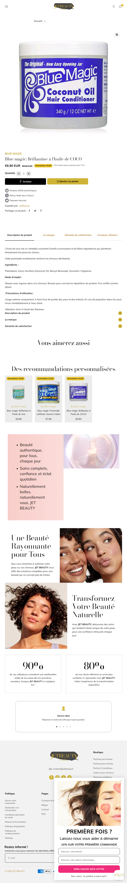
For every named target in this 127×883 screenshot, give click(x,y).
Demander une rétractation (12, 808)
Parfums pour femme (102, 759)
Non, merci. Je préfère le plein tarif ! (89, 876)
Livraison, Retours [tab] (107, 235)
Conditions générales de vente (14, 816)
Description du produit (17, 313)
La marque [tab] (49, 235)
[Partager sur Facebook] (29, 210)
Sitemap (9, 838)
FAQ (44, 814)
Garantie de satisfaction (18, 326)
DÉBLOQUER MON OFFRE (89, 869)
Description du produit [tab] (19, 235)
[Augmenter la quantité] (28, 173)
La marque (11, 319)
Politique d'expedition (15, 826)
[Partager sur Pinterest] (41, 210)
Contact (45, 809)
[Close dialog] (121, 781)
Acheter (27, 181)
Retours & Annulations (15, 822)
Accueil (38, 20)
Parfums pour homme (103, 763)
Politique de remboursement (12, 832)
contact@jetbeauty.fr (63, 768)
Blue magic (13, 153)
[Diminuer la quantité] (18, 173)
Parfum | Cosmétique (102, 768)
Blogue (45, 805)
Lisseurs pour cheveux (103, 772)
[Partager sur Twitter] (35, 210)
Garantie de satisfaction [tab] (78, 235)
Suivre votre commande (10, 801)
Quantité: (10, 173)
